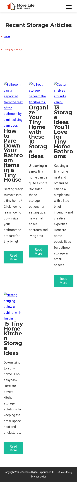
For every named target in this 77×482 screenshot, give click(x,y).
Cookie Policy (65, 472)
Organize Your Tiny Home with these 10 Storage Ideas (38, 184)
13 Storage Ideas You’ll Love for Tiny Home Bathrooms (63, 184)
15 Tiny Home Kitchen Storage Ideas (13, 373)
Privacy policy (38, 476)
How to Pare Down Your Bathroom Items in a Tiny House (13, 184)
